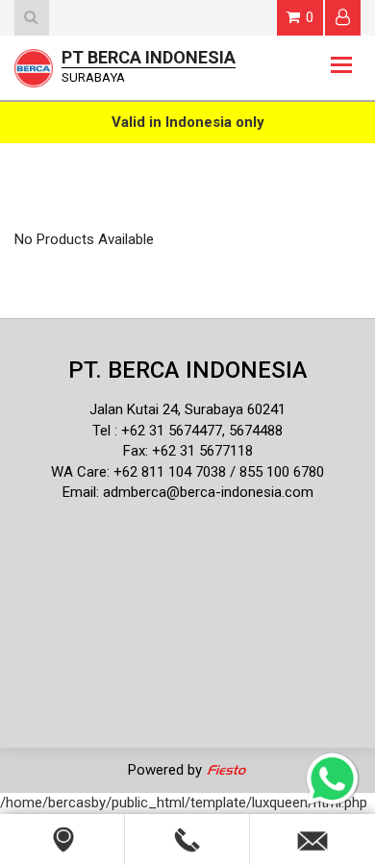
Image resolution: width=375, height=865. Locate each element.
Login (343, 18)
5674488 (256, 430)
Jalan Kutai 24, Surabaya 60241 (187, 409)
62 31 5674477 (176, 430)
